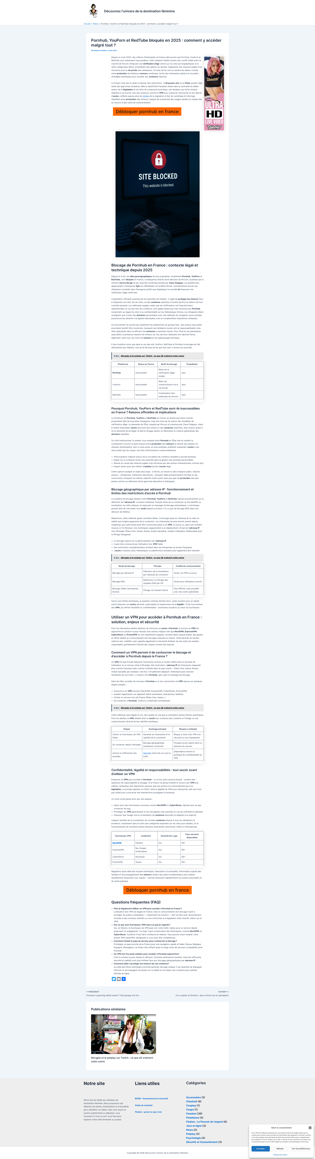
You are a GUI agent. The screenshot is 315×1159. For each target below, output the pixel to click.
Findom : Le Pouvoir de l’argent (204, 1121)
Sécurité (147, 753)
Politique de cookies (280, 1154)
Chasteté (191, 1101)
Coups (190, 1109)
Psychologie (193, 1137)
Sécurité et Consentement (202, 1142)
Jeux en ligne (194, 1125)
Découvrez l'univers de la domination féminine (139, 11)
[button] (310, 1128)
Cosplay (191, 1105)
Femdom (191, 1113)
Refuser (280, 1148)
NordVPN (116, 843)
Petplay (190, 1133)
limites (146, 96)
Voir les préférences (301, 1148)
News (189, 1129)
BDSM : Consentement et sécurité (151, 1098)
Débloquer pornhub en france (147, 111)
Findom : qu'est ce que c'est (148, 1112)
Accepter (260, 1148)
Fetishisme (192, 1117)
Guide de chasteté (144, 1105)
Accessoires (193, 1097)
